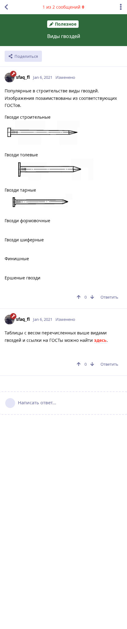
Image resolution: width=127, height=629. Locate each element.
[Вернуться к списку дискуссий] (6, 7)
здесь (100, 340)
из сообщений (61, 7)
